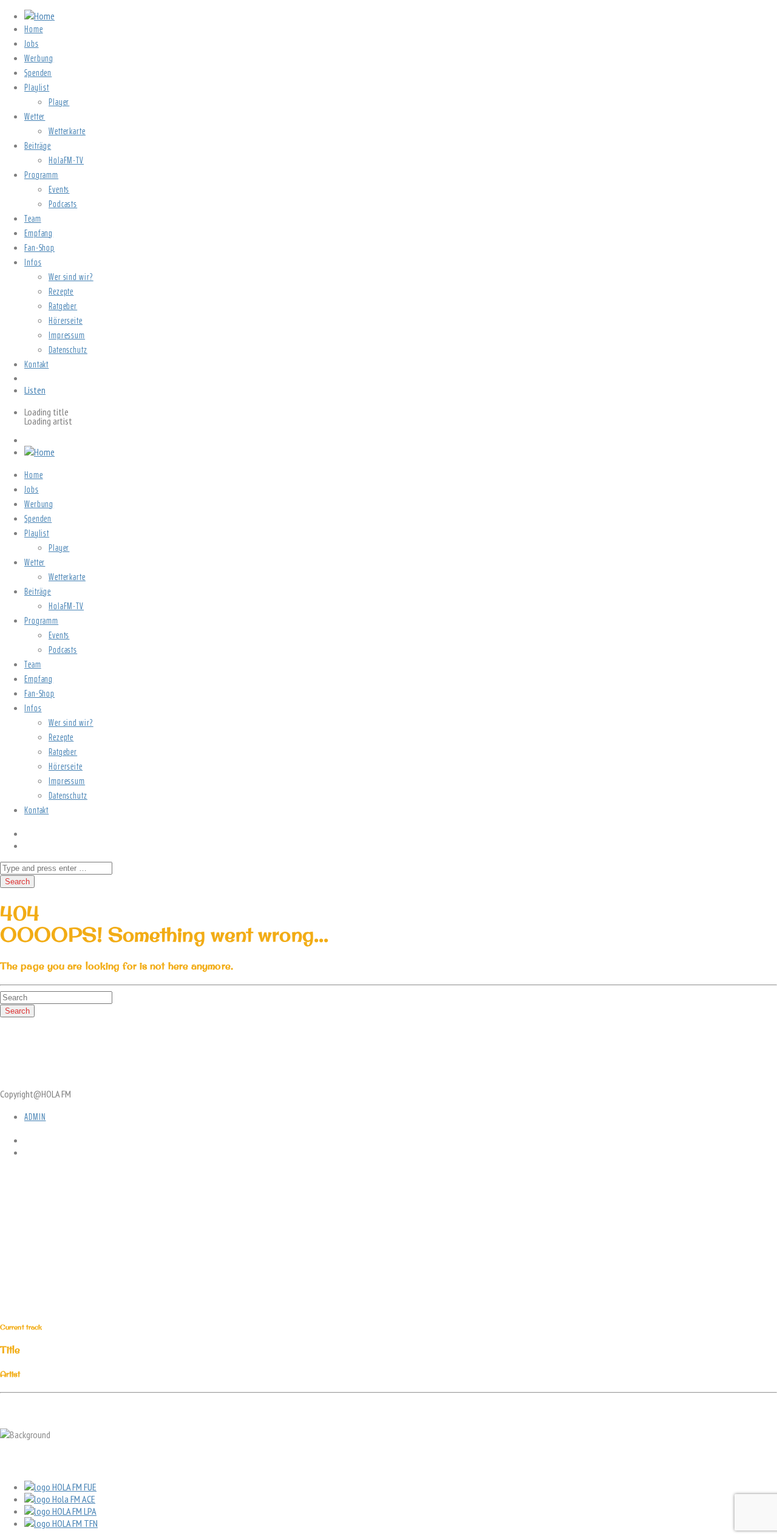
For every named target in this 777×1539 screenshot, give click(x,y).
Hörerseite (66, 320)
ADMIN (35, 1117)
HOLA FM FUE (74, 1487)
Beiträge (37, 145)
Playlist (36, 87)
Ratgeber (63, 306)
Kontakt (36, 364)
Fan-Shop (39, 248)
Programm (41, 175)
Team (32, 218)
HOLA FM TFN (75, 1523)
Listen (35, 390)
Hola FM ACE (73, 1499)
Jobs (31, 43)
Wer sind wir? (71, 277)
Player (59, 102)
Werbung (38, 58)
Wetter (34, 116)
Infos (33, 262)
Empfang (38, 233)
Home (33, 29)
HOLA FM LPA (74, 1511)
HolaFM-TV (66, 160)
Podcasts (63, 204)
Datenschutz (68, 350)
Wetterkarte (67, 131)
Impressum (67, 335)
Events (59, 189)
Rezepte (61, 291)
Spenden (38, 73)
